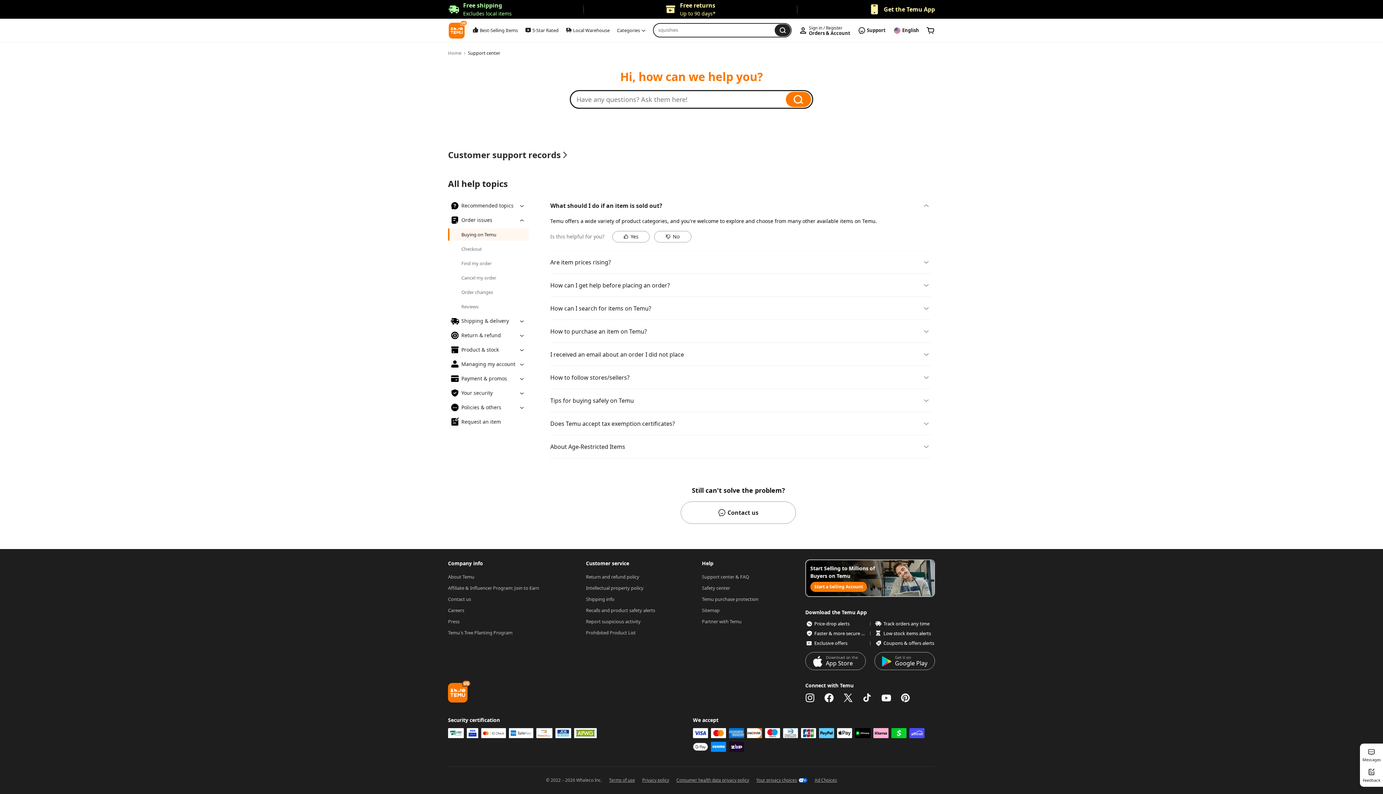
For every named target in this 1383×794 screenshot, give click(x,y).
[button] (480, 9)
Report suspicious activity (613, 621)
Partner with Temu (722, 621)
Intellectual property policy (615, 588)
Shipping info (600, 599)
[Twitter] (848, 697)
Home (454, 53)
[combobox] (715, 30)
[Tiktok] (867, 697)
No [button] (676, 236)
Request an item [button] (481, 421)
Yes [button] (635, 236)
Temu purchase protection (730, 599)
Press (454, 621)
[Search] (798, 99)
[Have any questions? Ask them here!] (681, 99)
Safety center (716, 588)
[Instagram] (810, 697)
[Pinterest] (905, 697)
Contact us (459, 599)
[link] (931, 31)
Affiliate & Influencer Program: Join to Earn (493, 588)
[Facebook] (829, 697)
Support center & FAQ (725, 577)
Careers (456, 610)
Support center (484, 53)
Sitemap (711, 610)
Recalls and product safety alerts (620, 610)
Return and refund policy (612, 577)
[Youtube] (886, 697)
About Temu (461, 577)
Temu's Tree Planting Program (480, 632)
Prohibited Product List (611, 632)
